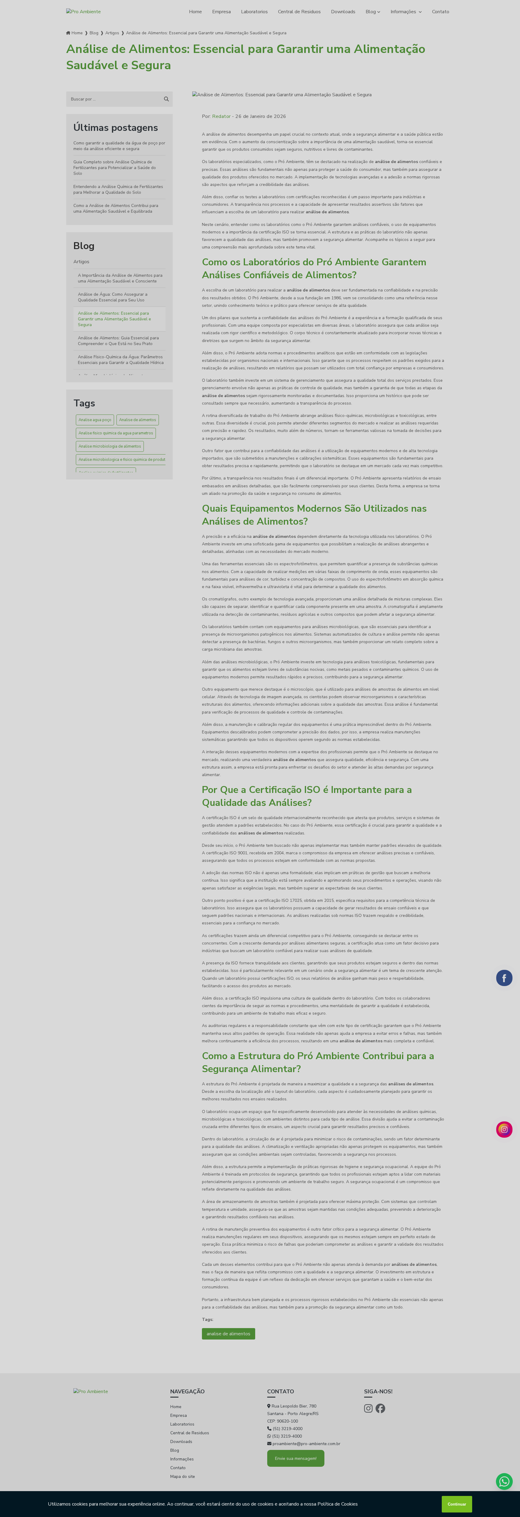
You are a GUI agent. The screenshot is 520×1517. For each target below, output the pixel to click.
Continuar (457, 1504)
